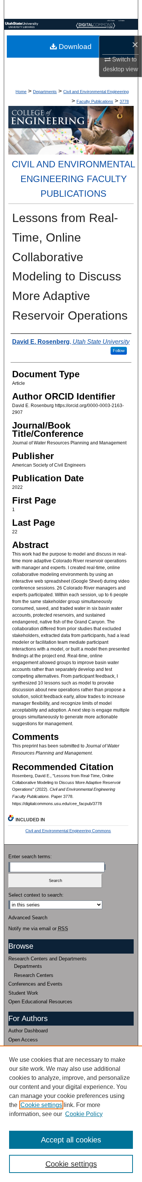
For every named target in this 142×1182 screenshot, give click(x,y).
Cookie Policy (84, 1114)
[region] (71, 1114)
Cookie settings (41, 1105)
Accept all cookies (71, 1140)
